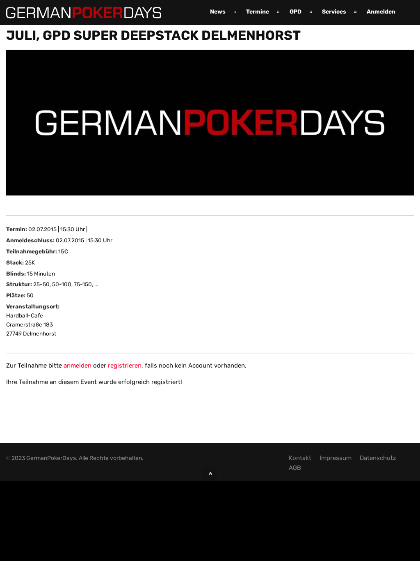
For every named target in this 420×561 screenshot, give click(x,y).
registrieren (125, 365)
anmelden (77, 365)
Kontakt (300, 458)
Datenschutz (378, 458)
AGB (295, 467)
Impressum (336, 458)
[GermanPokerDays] (83, 13)
